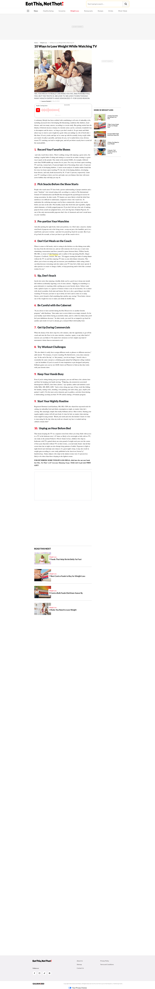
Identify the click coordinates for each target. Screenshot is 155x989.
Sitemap (79, 964)
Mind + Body (122, 11)
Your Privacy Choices (79, 988)
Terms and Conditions (107, 964)
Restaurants (88, 11)
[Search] (125, 4)
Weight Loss (74, 11)
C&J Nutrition (53, 254)
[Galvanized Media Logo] (38, 983)
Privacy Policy (104, 961)
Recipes (100, 11)
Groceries (62, 11)
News (36, 11)
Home (36, 42)
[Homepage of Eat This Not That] (42, 961)
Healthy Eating (48, 11)
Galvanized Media (76, 983)
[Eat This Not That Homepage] (44, 4)
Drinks (110, 11)
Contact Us (80, 968)
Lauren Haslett (46, 101)
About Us (80, 961)
